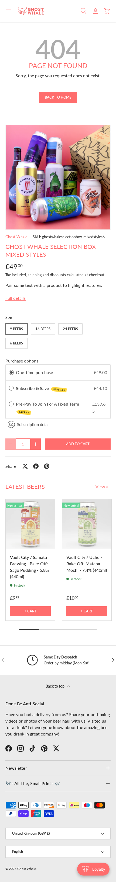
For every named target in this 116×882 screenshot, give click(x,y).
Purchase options (21, 360)
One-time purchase (34, 372)
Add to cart (78, 444)
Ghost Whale (16, 237)
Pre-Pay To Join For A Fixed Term (48, 407)
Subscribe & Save (41, 389)
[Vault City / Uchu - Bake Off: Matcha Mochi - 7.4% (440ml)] (86, 524)
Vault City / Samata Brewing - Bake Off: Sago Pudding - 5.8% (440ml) (29, 567)
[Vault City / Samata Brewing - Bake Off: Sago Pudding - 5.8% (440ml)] (30, 524)
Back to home (58, 97)
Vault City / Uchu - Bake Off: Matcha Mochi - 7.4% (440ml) (86, 564)
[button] (107, 11)
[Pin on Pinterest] (46, 466)
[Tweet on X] (25, 466)
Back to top (55, 686)
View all (103, 486)
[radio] (11, 372)
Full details (15, 298)
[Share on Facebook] (35, 466)
